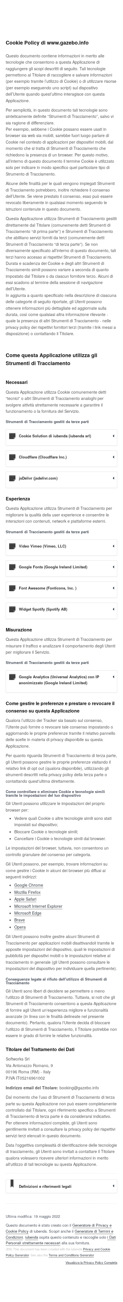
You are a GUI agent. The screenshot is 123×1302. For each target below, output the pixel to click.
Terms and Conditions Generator (71, 1255)
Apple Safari (25, 899)
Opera (20, 927)
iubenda (31, 1237)
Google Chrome (28, 885)
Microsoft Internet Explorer (38, 906)
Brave (19, 920)
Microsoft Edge (27, 913)
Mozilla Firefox (27, 892)
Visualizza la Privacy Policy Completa (91, 1262)
